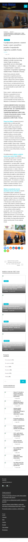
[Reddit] (10, 248)
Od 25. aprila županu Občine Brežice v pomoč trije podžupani (18, 434)
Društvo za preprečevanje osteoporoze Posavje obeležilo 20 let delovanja (19, 427)
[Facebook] (5, 248)
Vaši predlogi (5, 527)
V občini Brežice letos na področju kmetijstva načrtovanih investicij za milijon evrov (13, 345)
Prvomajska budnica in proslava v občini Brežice (18, 419)
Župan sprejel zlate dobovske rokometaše (18, 441)
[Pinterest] (16, 248)
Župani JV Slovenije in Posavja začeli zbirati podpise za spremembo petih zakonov (18, 394)
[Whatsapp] (5, 251)
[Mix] (22, 248)
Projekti (7, 340)
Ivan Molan (5, 291)
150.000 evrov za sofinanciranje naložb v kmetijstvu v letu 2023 (18, 402)
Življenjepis (5, 530)
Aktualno (4, 517)
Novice (6, 281)
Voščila (6, 376)
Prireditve (7, 370)
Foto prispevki (8, 359)
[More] (8, 251)
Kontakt (4, 524)
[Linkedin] (13, 248)
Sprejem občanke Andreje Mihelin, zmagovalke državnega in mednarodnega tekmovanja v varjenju (18, 411)
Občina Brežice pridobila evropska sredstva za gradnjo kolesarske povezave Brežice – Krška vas (13, 325)
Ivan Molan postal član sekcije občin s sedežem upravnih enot (18, 464)
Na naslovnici (8, 363)
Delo (3, 519)
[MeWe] (19, 248)
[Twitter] (8, 248)
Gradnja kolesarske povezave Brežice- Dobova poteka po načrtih (13, 307)
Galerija (4, 522)
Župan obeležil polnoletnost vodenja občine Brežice (18, 457)
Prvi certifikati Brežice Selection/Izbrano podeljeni (18, 449)
